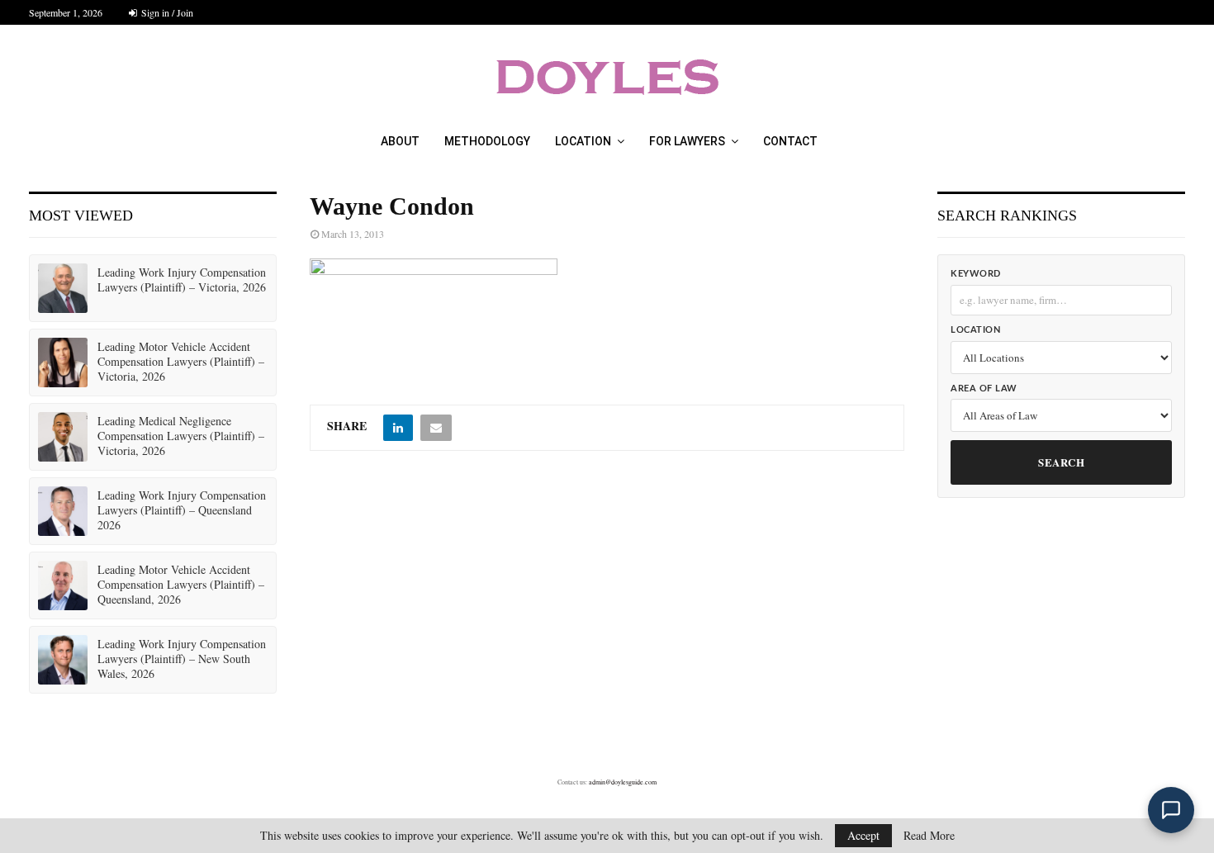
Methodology (487, 141)
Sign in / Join (166, 12)
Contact (790, 141)
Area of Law (984, 388)
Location (583, 141)
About (400, 141)
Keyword (976, 273)
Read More (929, 835)
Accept (863, 835)
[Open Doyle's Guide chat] (1171, 810)
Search (1061, 462)
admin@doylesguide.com (623, 782)
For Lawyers (687, 141)
